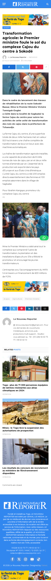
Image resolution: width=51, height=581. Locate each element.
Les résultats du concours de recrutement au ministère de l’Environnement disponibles (25, 471)
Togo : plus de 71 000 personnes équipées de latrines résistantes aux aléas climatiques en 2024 (25, 388)
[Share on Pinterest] (36, 67)
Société (6, 28)
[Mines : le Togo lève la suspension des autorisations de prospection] (25, 412)
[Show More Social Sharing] (46, 67)
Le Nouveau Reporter (18, 57)
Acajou (7, 299)
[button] (44, 237)
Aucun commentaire (12, 61)
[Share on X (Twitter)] (22, 67)
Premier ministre (32, 299)
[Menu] (4, 4)
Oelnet (44, 565)
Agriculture (17, 299)
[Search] (47, 4)
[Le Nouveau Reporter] (25, 4)
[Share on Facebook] (9, 67)
